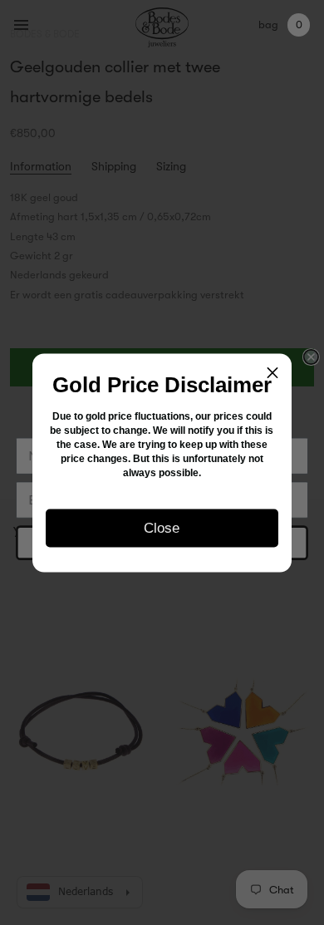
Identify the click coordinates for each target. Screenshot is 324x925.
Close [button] (161, 527)
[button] (272, 372)
